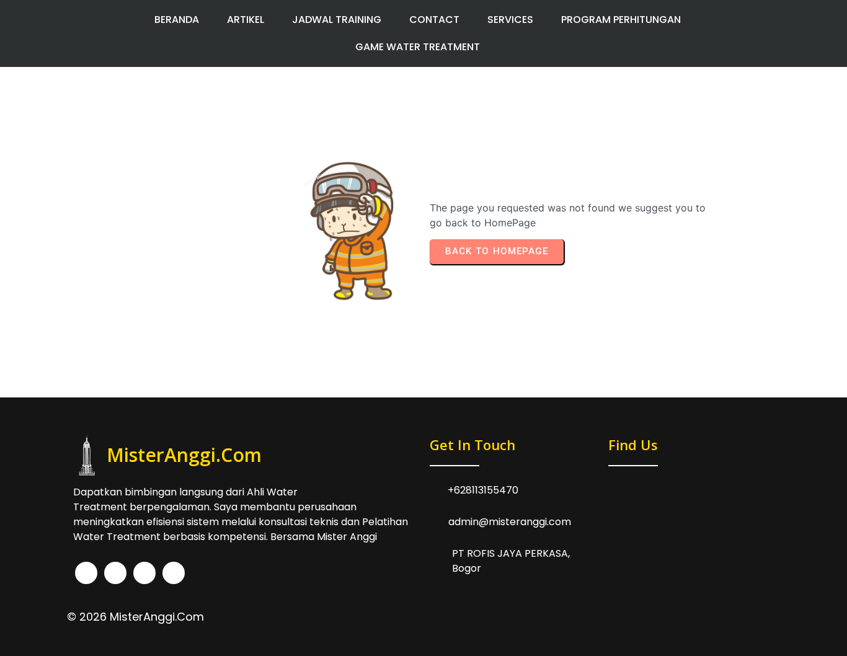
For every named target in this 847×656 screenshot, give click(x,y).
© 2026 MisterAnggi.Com (135, 616)
